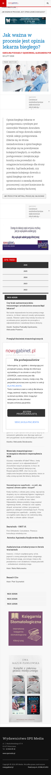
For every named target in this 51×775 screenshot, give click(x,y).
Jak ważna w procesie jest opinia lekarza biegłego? (24, 41)
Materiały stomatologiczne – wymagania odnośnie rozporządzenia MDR (24, 454)
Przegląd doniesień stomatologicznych (25, 338)
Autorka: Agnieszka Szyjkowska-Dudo (25, 537)
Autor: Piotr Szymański (15, 582)
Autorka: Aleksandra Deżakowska (19, 442)
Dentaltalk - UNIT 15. (17, 526)
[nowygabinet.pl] (13, 3)
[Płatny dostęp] (25, 237)
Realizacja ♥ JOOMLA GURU (38, 767)
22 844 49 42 (10, 749)
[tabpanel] (25, 450)
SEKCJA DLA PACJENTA (27, 422)
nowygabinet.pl (8, 767)
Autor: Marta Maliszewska (16, 568)
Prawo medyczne (9, 7)
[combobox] (47, 3)
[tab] (25, 265)
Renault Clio (12, 577)
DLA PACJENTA (14, 386)
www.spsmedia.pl (9, 753)
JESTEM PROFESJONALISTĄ (27, 413)
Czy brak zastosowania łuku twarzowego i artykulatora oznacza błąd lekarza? (25, 306)
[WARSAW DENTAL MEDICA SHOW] (25, 20)
